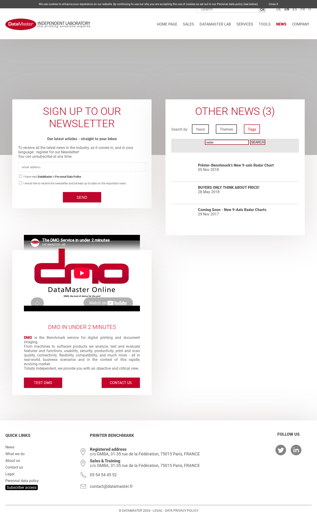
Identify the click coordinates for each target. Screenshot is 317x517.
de (278, 9)
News (281, 24)
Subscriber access (21, 487)
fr (303, 9)
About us (12, 460)
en (287, 9)
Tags (252, 129)
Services (244, 24)
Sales (188, 24)
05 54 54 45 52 (103, 474)
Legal (9, 474)
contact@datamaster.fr (111, 486)
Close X (273, 4)
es (295, 9)
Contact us (121, 383)
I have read (52, 176)
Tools (265, 24)
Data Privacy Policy (181, 510)
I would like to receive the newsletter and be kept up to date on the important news (74, 183)
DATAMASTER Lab (215, 24)
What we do (15, 454)
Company (300, 24)
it (310, 9)
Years (200, 129)
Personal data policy (22, 481)
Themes (226, 129)
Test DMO (43, 383)
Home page (167, 24)
